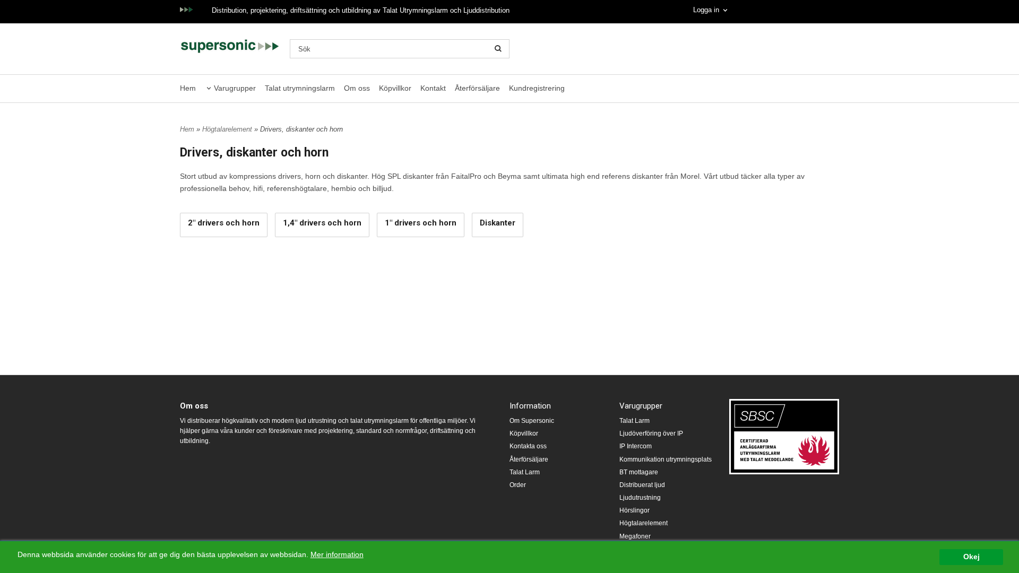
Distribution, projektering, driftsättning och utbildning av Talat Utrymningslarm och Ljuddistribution (361, 10)
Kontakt (433, 88)
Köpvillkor (395, 88)
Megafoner (635, 536)
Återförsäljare (477, 88)
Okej (971, 557)
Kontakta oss (528, 446)
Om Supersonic (532, 420)
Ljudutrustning (640, 497)
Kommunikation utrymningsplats (665, 459)
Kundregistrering (537, 88)
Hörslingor (634, 510)
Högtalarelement (228, 129)
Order (518, 485)
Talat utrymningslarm (300, 88)
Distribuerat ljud (642, 485)
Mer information (337, 555)
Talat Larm (525, 472)
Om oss (357, 88)
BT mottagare (638, 472)
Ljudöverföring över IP (651, 433)
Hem (188, 88)
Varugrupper (235, 88)
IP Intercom (635, 446)
